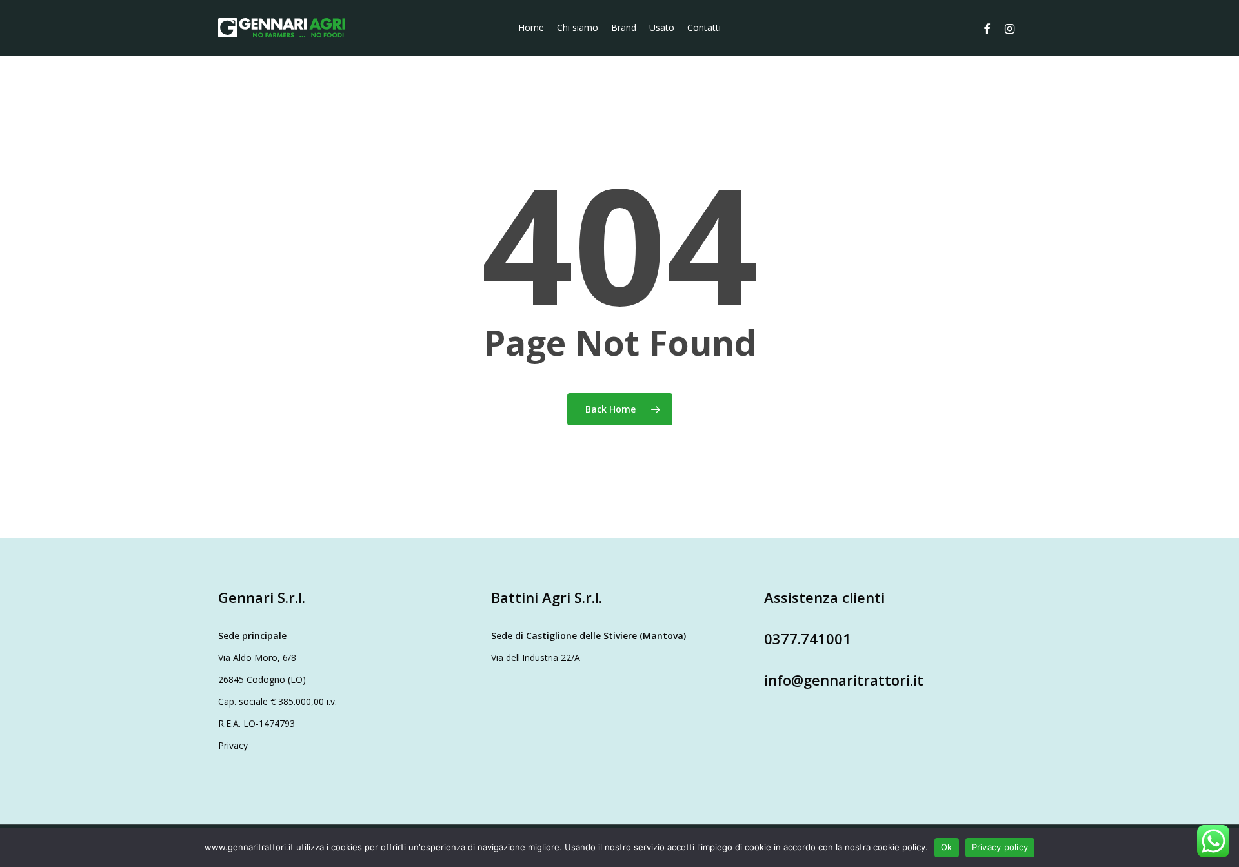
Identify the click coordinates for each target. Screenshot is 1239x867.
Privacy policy (1000, 847)
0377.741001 (807, 638)
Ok (946, 847)
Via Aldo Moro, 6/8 (257, 657)
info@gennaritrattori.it (843, 679)
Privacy (233, 745)
